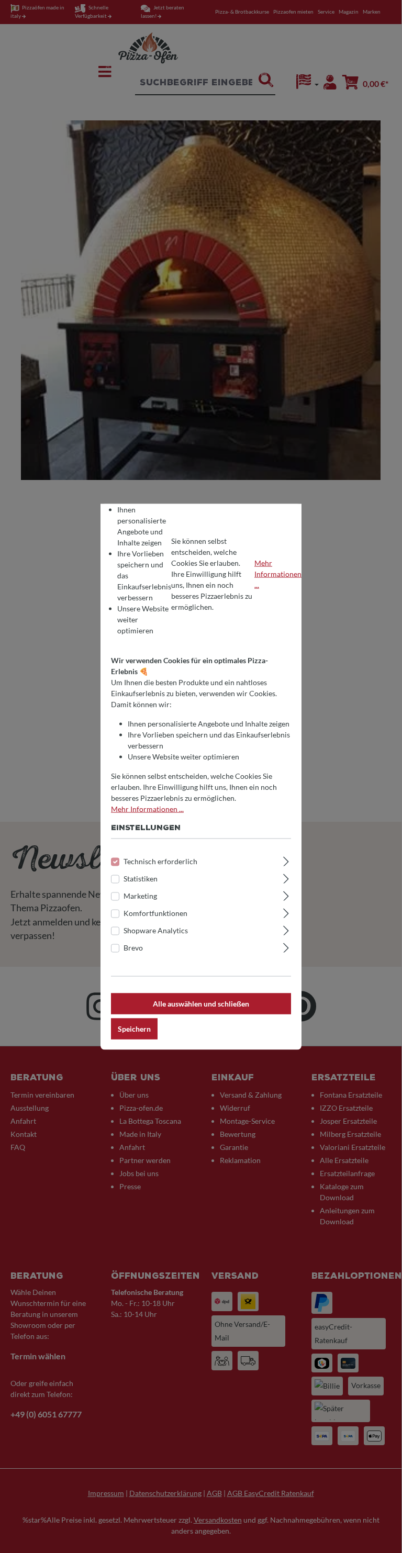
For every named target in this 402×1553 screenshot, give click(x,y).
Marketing (140, 895)
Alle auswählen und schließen (201, 1003)
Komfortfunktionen (155, 912)
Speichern (134, 1028)
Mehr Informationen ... (278, 573)
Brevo (133, 947)
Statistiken (141, 878)
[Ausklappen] (286, 859)
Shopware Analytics (156, 929)
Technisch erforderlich (160, 860)
